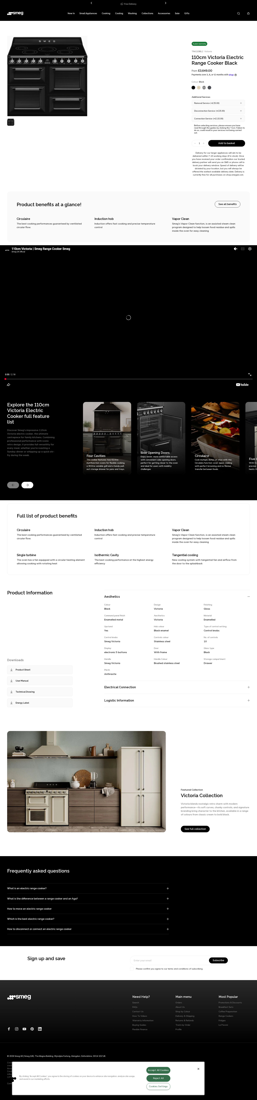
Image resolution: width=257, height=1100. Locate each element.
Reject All (158, 1078)
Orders (178, 1002)
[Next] (165, 3)
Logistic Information (119, 700)
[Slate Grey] (209, 87)
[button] (11, 1079)
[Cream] (198, 87)
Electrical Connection (120, 687)
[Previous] (91, 3)
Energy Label (22, 703)
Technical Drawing (25, 692)
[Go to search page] (238, 13)
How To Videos (139, 1016)
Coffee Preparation (228, 1011)
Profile (178, 1029)
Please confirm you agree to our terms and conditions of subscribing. (169, 968)
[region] (108, 1078)
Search (135, 1002)
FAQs (134, 1007)
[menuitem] (71, 13)
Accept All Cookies (158, 1070)
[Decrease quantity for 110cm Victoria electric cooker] (195, 143)
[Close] (198, 1069)
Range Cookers (226, 1016)
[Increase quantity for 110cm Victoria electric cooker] (204, 143)
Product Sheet (23, 670)
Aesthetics (112, 596)
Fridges (222, 1020)
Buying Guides (139, 1025)
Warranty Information (142, 1020)
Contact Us (138, 1011)
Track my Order (182, 1025)
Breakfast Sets (226, 1007)
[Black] (193, 87)
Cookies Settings (158, 1086)
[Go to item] (10, 122)
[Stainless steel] (204, 87)
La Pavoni (223, 1025)
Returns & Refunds (184, 1020)
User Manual (22, 681)
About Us (180, 1007)
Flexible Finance (139, 1029)
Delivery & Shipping (184, 1016)
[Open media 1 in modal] (47, 76)
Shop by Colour (182, 1011)
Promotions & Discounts (230, 1002)
